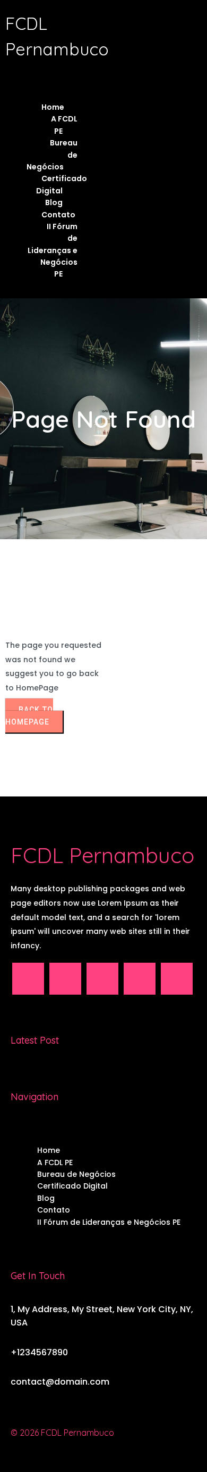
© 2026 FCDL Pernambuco (62, 1432)
